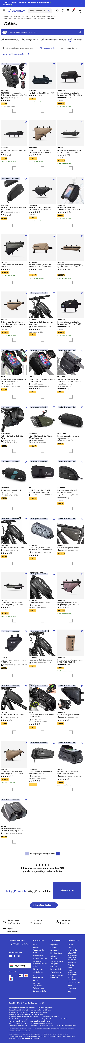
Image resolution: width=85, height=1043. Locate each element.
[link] (44, 905)
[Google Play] (26, 944)
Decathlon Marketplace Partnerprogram (38, 986)
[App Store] (15, 944)
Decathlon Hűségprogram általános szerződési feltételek (26, 1014)
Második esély (38, 955)
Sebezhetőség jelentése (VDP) (18, 1025)
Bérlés (35, 945)
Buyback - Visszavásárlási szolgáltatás (38, 950)
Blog (69, 991)
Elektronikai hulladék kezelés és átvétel (40, 964)
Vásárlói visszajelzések (45, 1007)
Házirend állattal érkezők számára (40, 1021)
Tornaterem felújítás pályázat (72, 965)
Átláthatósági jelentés (46, 1025)
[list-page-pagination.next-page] (58, 853)
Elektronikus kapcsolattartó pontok (41, 1023)
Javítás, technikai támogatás (56, 963)
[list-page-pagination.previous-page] (27, 853)
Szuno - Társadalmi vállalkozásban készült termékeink (73, 974)
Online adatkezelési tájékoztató (18, 1010)
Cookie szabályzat (41, 1019)
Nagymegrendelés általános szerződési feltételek (24, 1016)
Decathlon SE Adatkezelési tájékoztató (20, 1019)
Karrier (70, 985)
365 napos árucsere (54, 957)
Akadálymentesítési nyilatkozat (66, 1025)
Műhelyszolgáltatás (40, 958)
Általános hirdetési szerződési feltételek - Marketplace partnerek (28, 1012)
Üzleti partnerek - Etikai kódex (59, 1019)
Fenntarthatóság (74, 982)
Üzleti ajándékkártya (38, 976)
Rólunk (70, 945)
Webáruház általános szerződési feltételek (22, 1007)
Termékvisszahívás (57, 972)
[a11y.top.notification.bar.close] (81, 3)
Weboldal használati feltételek (18, 1021)
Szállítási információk (54, 949)
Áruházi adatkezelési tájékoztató (41, 1010)
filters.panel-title (47, 48)
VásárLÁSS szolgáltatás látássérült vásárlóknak (72, 956)
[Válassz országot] (20, 965)
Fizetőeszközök (56, 953)
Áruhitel (35, 980)
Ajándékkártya (38, 972)
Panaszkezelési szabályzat (50, 1016)
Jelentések (33, 1025)
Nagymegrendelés (39, 991)
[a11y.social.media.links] (10, 956)
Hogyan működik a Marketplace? (56, 976)
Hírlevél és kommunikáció (55, 968)
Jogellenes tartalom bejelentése (18, 1023)
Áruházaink (72, 988)
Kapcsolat (54, 945)
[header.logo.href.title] (17, 10)
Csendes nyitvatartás (72, 949)
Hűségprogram (38, 969)
